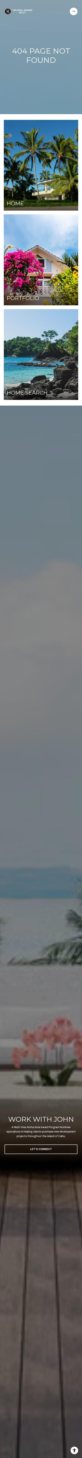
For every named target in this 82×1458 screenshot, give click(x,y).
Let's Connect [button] (41, 1149)
